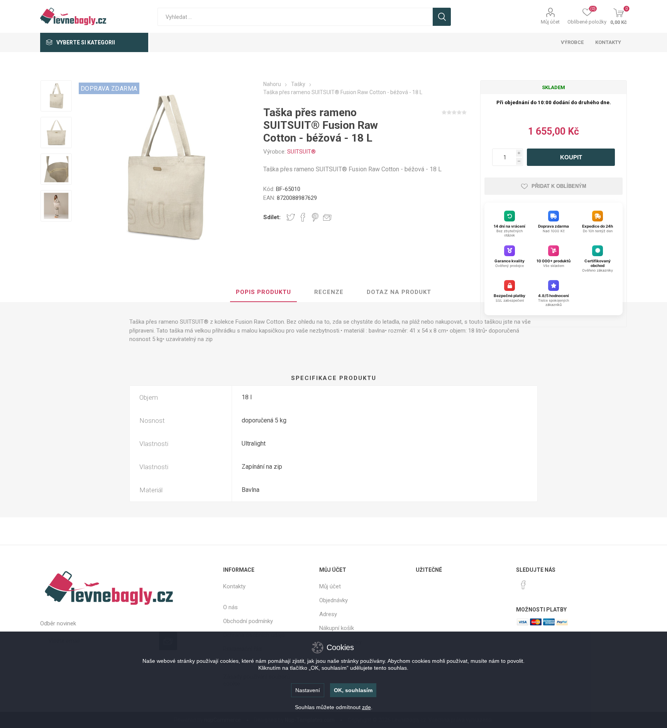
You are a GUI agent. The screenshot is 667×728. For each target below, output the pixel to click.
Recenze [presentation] (329, 292)
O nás (230, 607)
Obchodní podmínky (248, 621)
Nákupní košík (336, 628)
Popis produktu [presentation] (263, 292)
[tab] (263, 292)
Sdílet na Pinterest (315, 217)
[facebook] (523, 585)
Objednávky (333, 600)
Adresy (328, 614)
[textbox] (295, 17)
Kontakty (234, 586)
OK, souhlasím (353, 690)
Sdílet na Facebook (303, 217)
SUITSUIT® (301, 151)
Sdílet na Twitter (290, 217)
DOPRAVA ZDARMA (109, 88)
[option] (56, 96)
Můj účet (550, 22)
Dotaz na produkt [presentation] (399, 292)
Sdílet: (272, 217)
